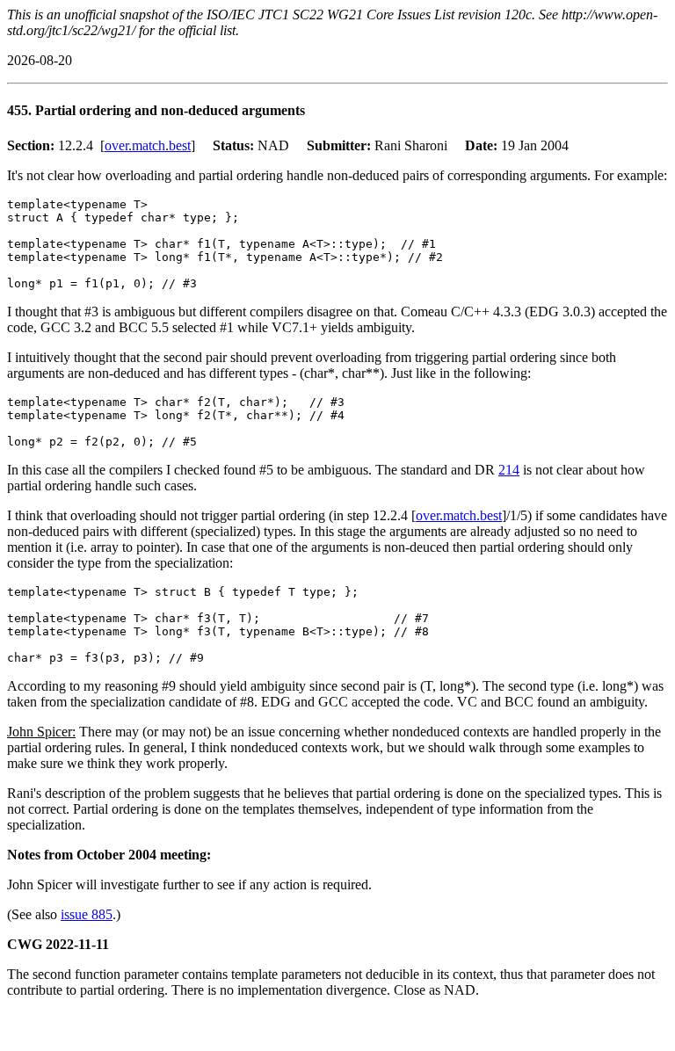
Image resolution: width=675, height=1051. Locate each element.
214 (508, 469)
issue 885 (86, 914)
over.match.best (148, 145)
